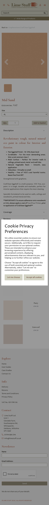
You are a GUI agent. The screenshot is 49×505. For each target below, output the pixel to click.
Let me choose (13, 277)
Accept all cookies (34, 277)
